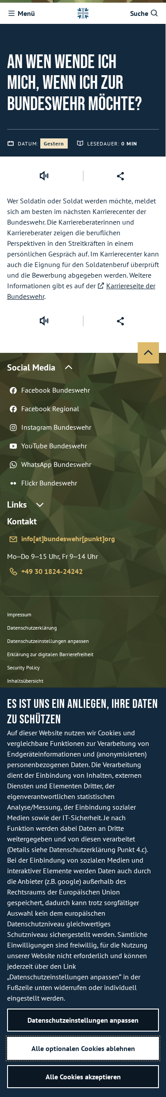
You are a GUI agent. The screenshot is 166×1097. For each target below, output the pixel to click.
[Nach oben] (148, 352)
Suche (139, 13)
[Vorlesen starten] (43, 176)
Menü (26, 13)
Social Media (31, 367)
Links (17, 504)
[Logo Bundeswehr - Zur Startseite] (82, 13)
